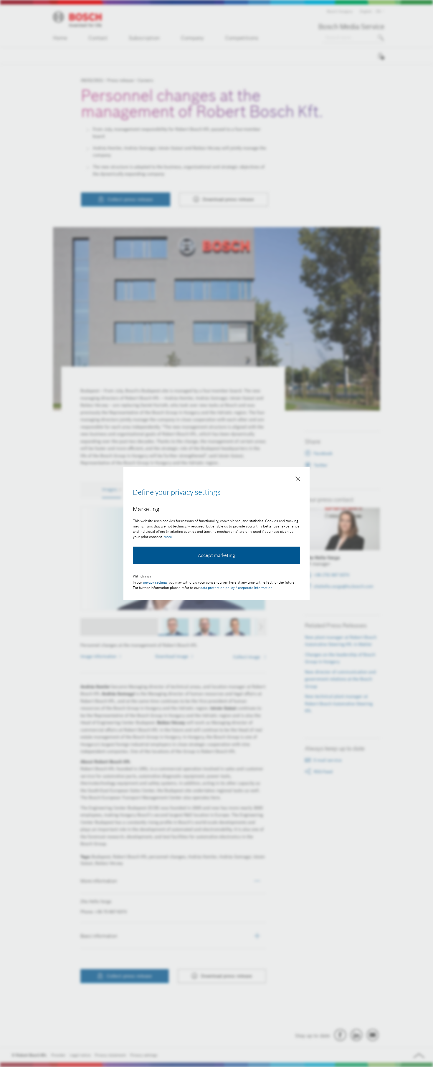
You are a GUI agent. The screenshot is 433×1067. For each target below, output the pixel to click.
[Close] (297, 480)
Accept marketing (216, 555)
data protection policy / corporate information (236, 587)
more (168, 537)
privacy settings (155, 582)
